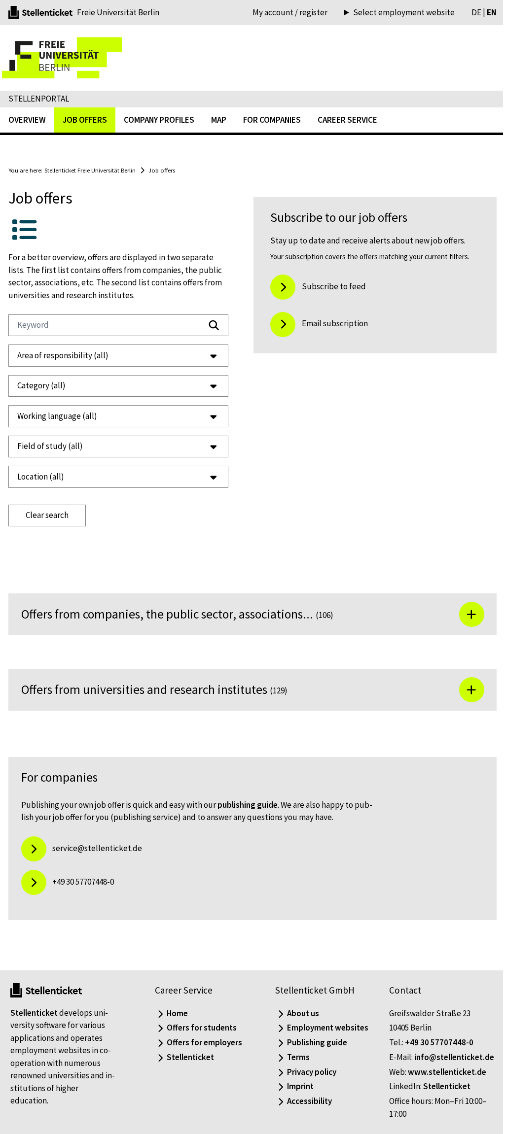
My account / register (289, 12)
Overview (27, 119)
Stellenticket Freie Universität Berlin (90, 170)
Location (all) (40, 476)
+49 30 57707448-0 (433, 1042)
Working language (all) (57, 416)
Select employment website (396, 12)
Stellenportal (38, 98)
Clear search (47, 515)
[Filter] (206, 325)
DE (469, 12)
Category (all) (41, 385)
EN (484, 12)
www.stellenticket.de (441, 1084)
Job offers (161, 170)
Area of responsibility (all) (62, 355)
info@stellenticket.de (424, 1069)
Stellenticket (34, 1012)
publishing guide (247, 804)
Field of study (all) (50, 446)
